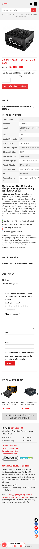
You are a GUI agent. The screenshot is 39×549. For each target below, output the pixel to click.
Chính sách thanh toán (10, 448)
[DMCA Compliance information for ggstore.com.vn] (10, 458)
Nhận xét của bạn (12, 314)
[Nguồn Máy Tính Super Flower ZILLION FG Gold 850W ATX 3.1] (10, 392)
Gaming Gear (26, 188)
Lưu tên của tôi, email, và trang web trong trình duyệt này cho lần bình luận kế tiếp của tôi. (19, 356)
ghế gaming (28, 211)
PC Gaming (13, 188)
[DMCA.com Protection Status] (26, 458)
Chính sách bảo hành (9, 445)
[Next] (37, 398)
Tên (7, 333)
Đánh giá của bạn (12, 303)
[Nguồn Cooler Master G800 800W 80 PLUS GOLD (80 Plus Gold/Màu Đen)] (29, 392)
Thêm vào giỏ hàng (16, 86)
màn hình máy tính (11, 497)
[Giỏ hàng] (31, 3)
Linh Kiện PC (14, 15)
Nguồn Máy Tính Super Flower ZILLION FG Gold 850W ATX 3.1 (10, 404)
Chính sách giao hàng (10, 451)
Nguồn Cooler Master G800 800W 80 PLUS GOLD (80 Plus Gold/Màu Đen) (29, 404)
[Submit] (33, 10)
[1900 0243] (4, 544)
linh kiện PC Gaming (11, 191)
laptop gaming (19, 495)
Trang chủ (5, 15)
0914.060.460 (17, 428)
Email (7, 342)
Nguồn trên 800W (20, 16)
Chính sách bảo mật (9, 454)
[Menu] (35, 4)
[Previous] (1, 398)
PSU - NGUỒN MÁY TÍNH (29, 15)
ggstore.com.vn (16, 232)
